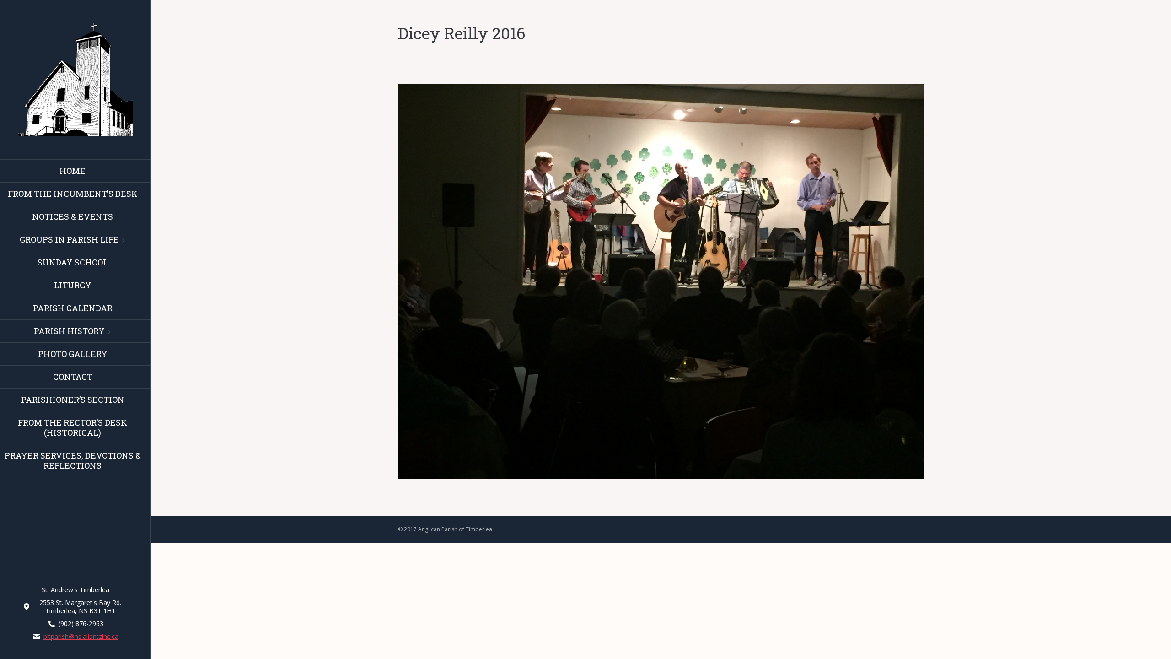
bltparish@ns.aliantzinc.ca (80, 636)
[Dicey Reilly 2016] (661, 281)
